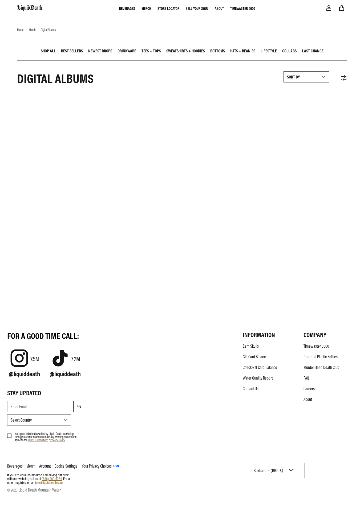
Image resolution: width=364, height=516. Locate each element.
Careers (309, 388)
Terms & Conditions (38, 440)
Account (45, 466)
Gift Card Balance (255, 357)
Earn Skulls (251, 346)
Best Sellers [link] (72, 51)
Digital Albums (48, 29)
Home (20, 29)
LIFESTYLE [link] (269, 51)
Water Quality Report (258, 378)
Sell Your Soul (197, 8)
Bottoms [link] (217, 51)
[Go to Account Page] (328, 8)
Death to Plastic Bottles (321, 357)
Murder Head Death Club (321, 367)
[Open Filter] (344, 78)
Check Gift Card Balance (260, 367)
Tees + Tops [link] (151, 51)
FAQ (306, 378)
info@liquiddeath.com (49, 482)
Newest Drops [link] (100, 51)
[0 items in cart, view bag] (341, 8)
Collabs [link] (289, 51)
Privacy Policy (57, 440)
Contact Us (250, 388)
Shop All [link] (48, 51)
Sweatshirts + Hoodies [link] (185, 51)
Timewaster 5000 (242, 8)
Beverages (127, 8)
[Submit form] (80, 406)
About (219, 8)
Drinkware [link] (127, 51)
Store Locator (168, 8)
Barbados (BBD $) (268, 470)
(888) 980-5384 (52, 478)
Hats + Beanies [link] (242, 51)
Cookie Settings (66, 466)
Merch (146, 8)
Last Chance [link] (312, 51)
